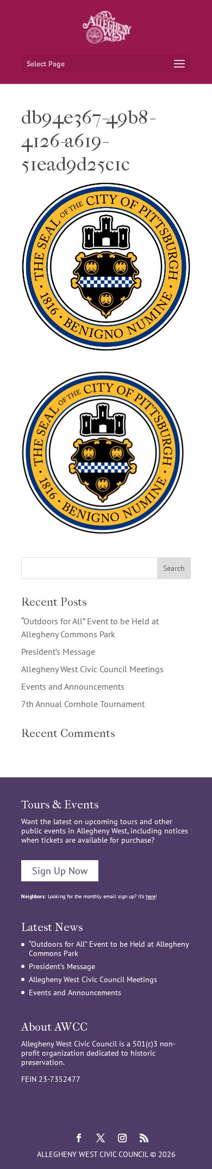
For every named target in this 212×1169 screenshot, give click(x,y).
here (150, 896)
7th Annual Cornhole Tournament (83, 703)
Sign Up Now (60, 870)
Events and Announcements (72, 686)
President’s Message (58, 651)
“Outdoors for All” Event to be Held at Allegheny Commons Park (109, 948)
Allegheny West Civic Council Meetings (92, 668)
